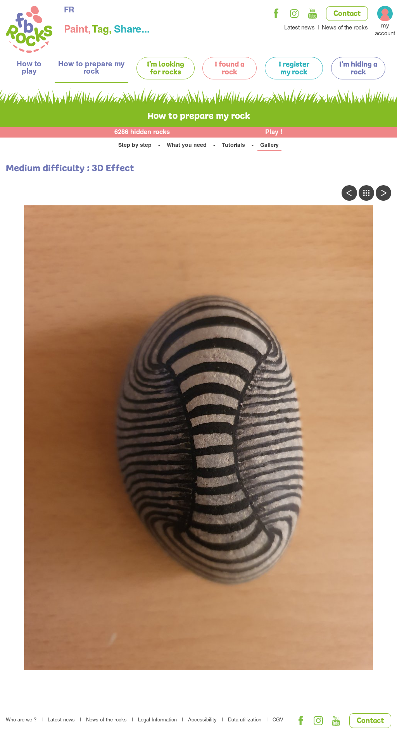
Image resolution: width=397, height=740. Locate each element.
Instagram (294, 13)
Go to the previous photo (349, 193)
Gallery (269, 145)
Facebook (276, 13)
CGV (278, 720)
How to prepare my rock (91, 68)
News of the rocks (345, 28)
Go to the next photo (383, 193)
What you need (187, 145)
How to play (29, 68)
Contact (347, 14)
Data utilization (244, 720)
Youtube (312, 13)
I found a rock (229, 68)
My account (385, 30)
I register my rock (294, 68)
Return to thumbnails (366, 193)
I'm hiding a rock (358, 68)
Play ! (274, 132)
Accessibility (202, 720)
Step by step (135, 145)
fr (69, 11)
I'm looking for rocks (165, 68)
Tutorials (233, 145)
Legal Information (157, 720)
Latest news (299, 28)
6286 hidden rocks (142, 132)
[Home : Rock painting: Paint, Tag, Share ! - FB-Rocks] (29, 30)
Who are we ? (21, 720)
